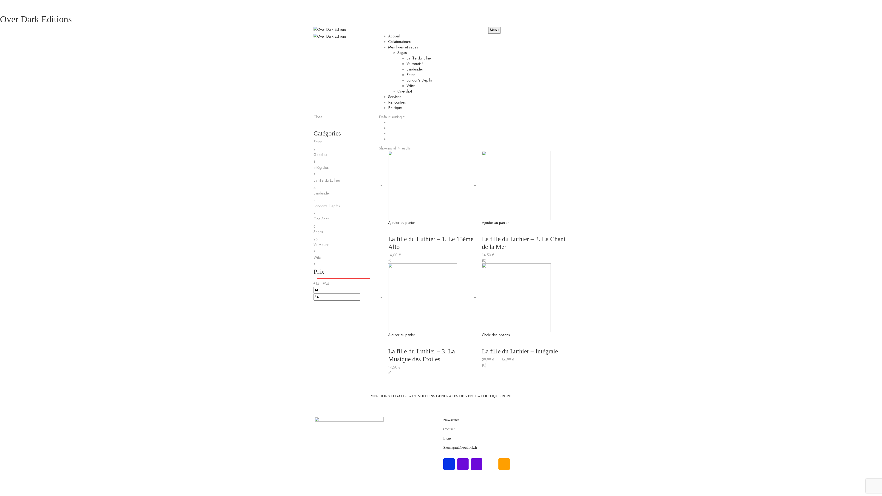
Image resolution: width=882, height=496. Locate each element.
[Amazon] (504, 464)
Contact (449, 428)
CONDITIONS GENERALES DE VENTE (445, 395)
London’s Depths (420, 80)
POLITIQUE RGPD (496, 395)
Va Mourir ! (322, 244)
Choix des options (496, 335)
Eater (411, 74)
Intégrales (321, 167)
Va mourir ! (415, 63)
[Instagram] (463, 464)
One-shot (404, 91)
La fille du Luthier (327, 180)
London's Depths (327, 206)
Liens (447, 438)
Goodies (320, 154)
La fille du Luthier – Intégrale (520, 351)
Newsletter (451, 419)
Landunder (415, 69)
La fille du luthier (419, 58)
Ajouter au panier (401, 222)
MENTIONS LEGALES (388, 395)
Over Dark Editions (36, 19)
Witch (411, 85)
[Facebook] (449, 464)
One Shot (321, 219)
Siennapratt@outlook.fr (460, 447)
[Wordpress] (490, 464)
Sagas (402, 52)
